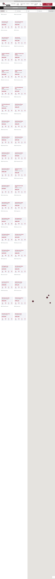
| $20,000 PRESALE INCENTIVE (36, 1)
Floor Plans (18, 4)
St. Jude (40, 4)
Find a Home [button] (13, 3)
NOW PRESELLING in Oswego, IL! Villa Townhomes (22, 1)
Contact (32, 3)
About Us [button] (27, 3)
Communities (15, 7)
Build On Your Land (23, 4)
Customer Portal (36, 4)
